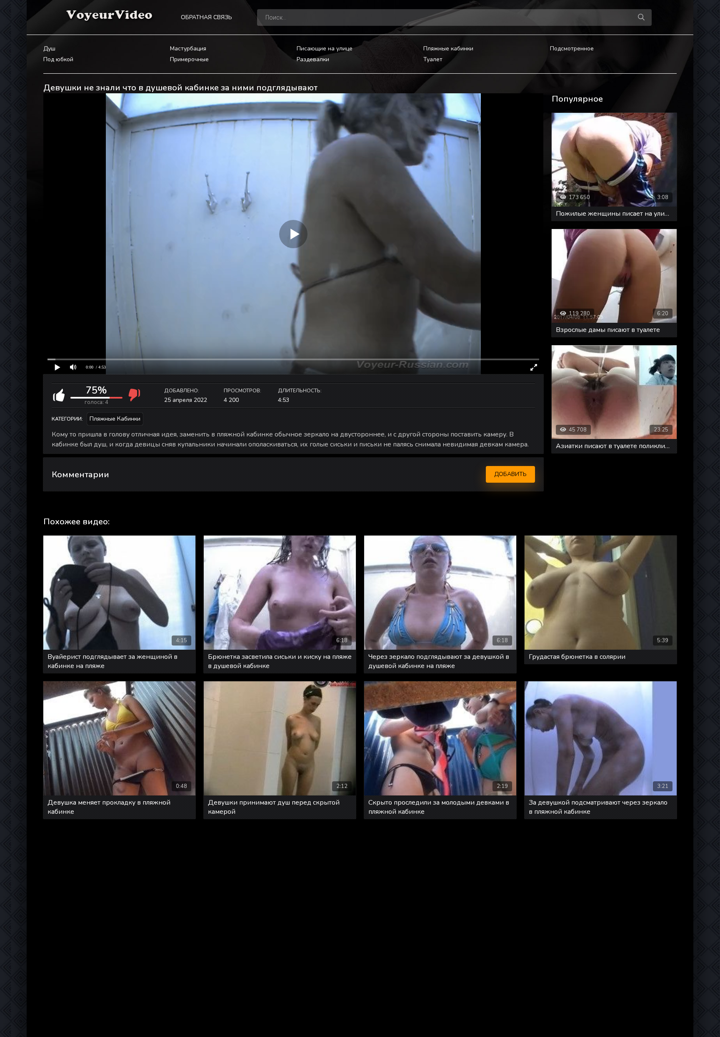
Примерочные (189, 59)
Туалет (432, 59)
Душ (49, 48)
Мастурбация (188, 48)
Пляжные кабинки (448, 48)
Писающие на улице (324, 48)
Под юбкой (58, 59)
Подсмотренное (572, 48)
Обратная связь (206, 17)
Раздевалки (313, 59)
